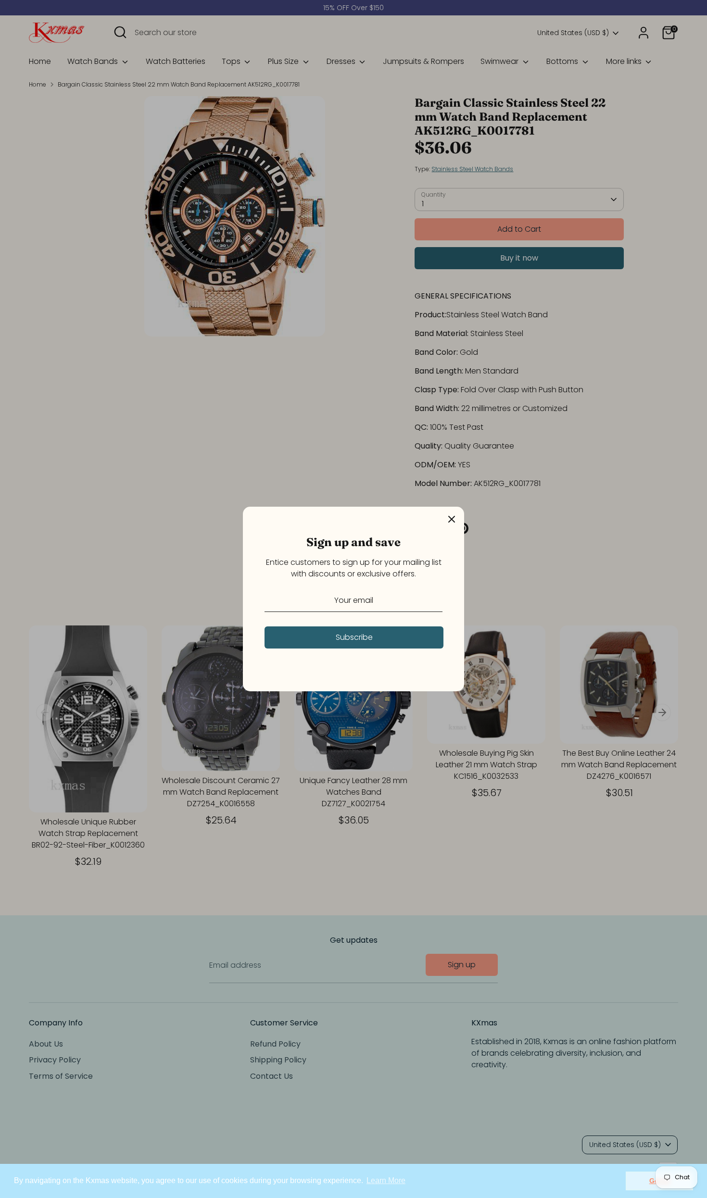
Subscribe (354, 637)
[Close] (451, 519)
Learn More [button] (385, 1180)
